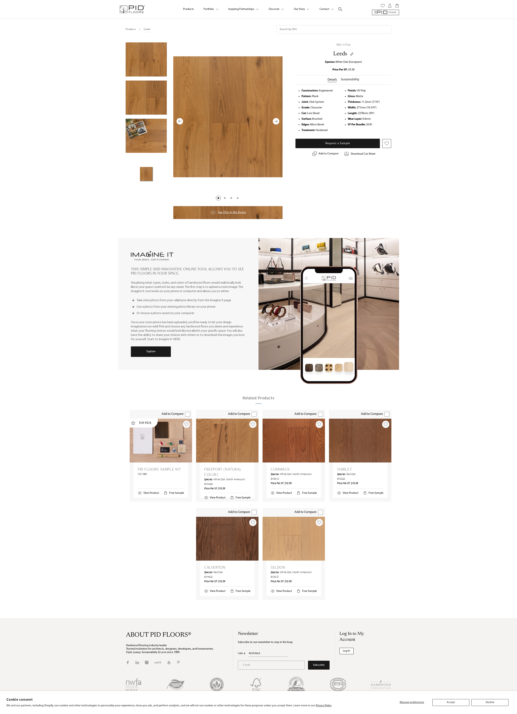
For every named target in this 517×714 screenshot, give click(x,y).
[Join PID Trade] (385, 12)
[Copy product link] (351, 54)
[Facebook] (127, 662)
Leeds (340, 54)
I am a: (242, 653)
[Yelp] (157, 662)
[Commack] (294, 440)
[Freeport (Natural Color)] (227, 440)
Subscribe (319, 665)
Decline (490, 702)
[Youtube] (169, 662)
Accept (451, 702)
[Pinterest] (178, 662)
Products (188, 9)
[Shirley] (360, 440)
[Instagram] (146, 662)
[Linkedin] (137, 662)
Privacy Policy (324, 705)
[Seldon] (294, 539)
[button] (218, 198)
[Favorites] (383, 5)
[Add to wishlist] (186, 424)
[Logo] (132, 9)
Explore (151, 351)
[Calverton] (227, 539)
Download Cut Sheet (363, 153)
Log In (346, 650)
